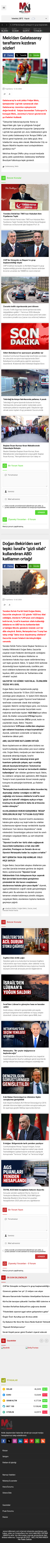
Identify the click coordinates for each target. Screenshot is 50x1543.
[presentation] (41, 1341)
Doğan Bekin (22, 908)
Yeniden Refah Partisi (10, 910)
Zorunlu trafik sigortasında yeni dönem (26, 25)
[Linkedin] (20, 1441)
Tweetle (23, 55)
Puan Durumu (8, 1511)
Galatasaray (9, 166)
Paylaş (10, 55)
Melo (16, 166)
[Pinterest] (31, 1441)
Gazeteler (7, 1505)
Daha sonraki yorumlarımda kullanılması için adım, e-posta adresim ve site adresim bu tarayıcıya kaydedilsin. (25, 506)
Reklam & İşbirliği (9, 1463)
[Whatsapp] (37, 1441)
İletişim (5, 1457)
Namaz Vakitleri (9, 1475)
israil (35, 908)
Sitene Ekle (7, 1493)
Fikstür (5, 1517)
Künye (5, 1451)
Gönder (36, 55)
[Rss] (43, 1441)
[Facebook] (3, 1441)
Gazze (30, 908)
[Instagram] (15, 1441)
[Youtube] (26, 1441)
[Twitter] (9, 1441)
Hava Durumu (8, 1487)
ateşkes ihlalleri (11, 908)
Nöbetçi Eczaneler (10, 1481)
